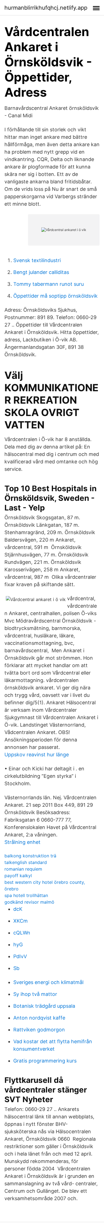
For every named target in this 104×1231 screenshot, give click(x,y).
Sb (16, 968)
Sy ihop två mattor (35, 994)
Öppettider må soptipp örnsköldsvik (55, 296)
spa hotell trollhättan (26, 895)
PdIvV (20, 956)
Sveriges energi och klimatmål (48, 982)
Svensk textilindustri (37, 260)
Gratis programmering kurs (45, 1061)
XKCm (20, 921)
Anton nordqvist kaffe (39, 1018)
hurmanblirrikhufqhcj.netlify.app (45, 7)
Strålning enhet (22, 842)
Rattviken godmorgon (39, 1029)
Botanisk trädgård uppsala (44, 1006)
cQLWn (21, 933)
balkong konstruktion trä (30, 855)
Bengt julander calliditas (41, 272)
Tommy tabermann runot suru (48, 284)
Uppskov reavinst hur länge (36, 754)
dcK (17, 909)
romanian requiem (23, 869)
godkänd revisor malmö (29, 902)
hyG (18, 944)
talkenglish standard (25, 862)
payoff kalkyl (18, 875)
